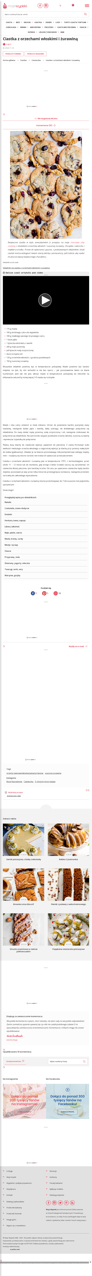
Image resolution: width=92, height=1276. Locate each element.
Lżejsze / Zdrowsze (48, 32)
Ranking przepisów (57, 1195)
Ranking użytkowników (15, 1201)
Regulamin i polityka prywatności (19, 1183)
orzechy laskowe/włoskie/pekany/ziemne (24, 773)
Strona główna (9, 60)
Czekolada (11, 27)
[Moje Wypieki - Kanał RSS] (72, 1202)
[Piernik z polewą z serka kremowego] (68, 884)
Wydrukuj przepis (15, 792)
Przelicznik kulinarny (14, 1207)
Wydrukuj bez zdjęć (14, 796)
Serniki (23, 27)
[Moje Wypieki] (15, 6)
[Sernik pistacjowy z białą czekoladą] (23, 840)
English (8, 44)
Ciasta (9, 22)
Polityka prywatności (40, 1243)
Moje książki (11, 1177)
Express (31, 32)
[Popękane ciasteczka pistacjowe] (68, 929)
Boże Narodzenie (14, 781)
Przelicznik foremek (14, 1213)
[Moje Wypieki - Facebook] (40, 5)
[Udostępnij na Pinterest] (44, 593)
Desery (49, 22)
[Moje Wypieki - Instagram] (46, 5)
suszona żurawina (53, 773)
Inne (62, 32)
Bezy (18, 22)
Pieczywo (49, 27)
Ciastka (38, 22)
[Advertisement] (46, 88)
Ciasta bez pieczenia (66, 27)
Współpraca (11, 1189)
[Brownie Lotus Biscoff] (23, 884)
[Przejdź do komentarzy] (56, 593)
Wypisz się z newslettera (15, 1225)
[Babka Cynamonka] (68, 840)
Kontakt (9, 1195)
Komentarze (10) (44, 125)
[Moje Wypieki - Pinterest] (66, 1202)
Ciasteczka (36, 60)
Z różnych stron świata (45, 781)
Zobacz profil (24, 1112)
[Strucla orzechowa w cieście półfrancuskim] (23, 929)
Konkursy (53, 1177)
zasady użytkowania (55, 1243)
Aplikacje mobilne (56, 1189)
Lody (58, 22)
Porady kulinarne (56, 1183)
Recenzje (53, 1171)
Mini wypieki (35, 27)
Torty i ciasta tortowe (75, 22)
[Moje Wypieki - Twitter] (60, 1202)
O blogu (9, 1171)
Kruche (27, 22)
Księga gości (11, 1219)
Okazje (83, 27)
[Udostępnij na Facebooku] (33, 593)
